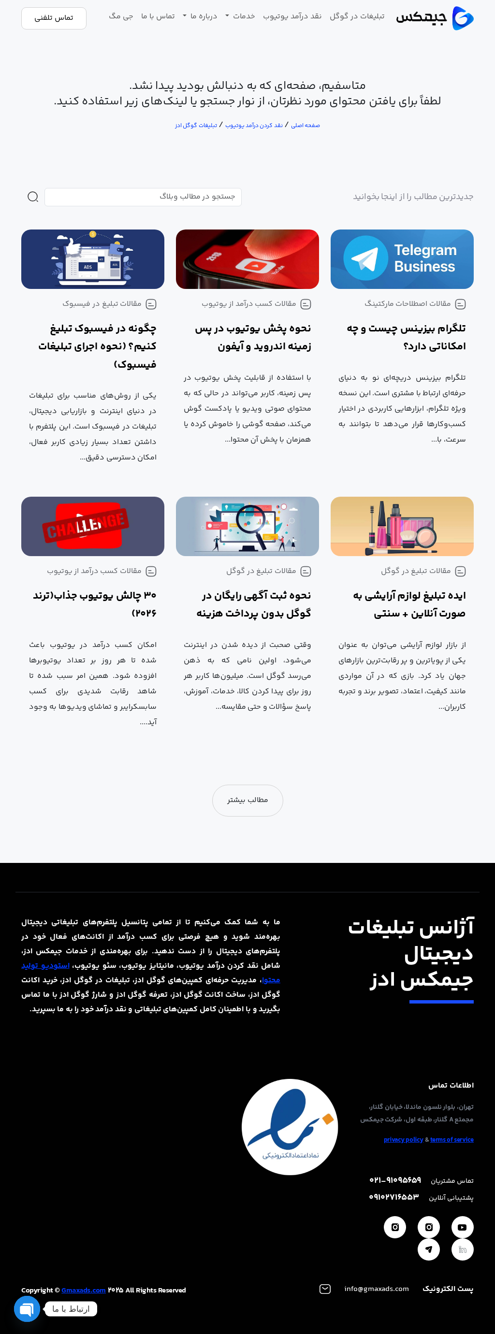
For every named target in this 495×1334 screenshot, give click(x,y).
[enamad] (290, 1127)
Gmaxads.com (83, 1291)
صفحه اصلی (305, 125)
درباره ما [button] (203, 17)
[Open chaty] (27, 1309)
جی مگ (121, 17)
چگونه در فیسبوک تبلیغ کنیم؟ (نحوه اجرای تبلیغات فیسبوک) (97, 347)
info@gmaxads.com (376, 1289)
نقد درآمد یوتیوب (292, 17)
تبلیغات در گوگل (357, 17)
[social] (462, 1227)
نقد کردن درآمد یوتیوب (254, 125)
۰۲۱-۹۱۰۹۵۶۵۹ (395, 1181)
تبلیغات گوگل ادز (196, 125)
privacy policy (403, 1140)
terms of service (452, 1140)
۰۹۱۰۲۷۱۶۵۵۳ (394, 1198)
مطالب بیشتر (247, 800)
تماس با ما (158, 17)
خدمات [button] (243, 17)
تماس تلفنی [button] (53, 18)
